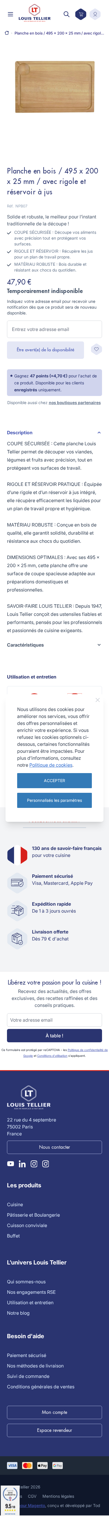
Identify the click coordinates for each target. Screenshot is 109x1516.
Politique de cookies (50, 765)
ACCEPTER (54, 780)
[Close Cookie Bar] (97, 700)
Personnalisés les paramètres (54, 800)
